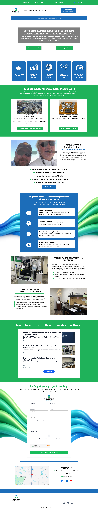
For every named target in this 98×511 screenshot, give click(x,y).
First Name (33, 403)
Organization (33, 409)
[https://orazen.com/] (16, 10)
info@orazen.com (40, 2)
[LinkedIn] (78, 2)
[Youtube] (81, 2)
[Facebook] (75, 2)
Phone (52, 409)
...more (36, 338)
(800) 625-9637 (59, 2)
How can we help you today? (37, 420)
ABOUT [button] (40, 10)
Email (31, 414)
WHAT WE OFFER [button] (32, 10)
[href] (32, 475)
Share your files (34, 431)
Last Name (53, 403)
